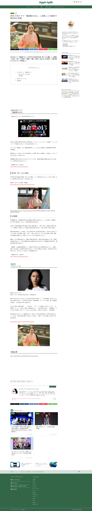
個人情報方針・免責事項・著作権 (19, 486)
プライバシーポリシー (60, 7)
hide (38, 67)
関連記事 (19, 80)
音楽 (34, 498)
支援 (34, 479)
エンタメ (35, 496)
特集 (41, 7)
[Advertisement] (33, 95)
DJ (34, 500)
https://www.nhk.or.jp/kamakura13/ (19, 166)
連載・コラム (36, 504)
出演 (12, 381)
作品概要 (21, 75)
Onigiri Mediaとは (16, 479)
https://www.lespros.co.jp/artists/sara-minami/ (22, 321)
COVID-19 (35, 494)
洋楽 (34, 492)
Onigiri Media (67, 89)
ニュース (35, 7)
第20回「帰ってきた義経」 (25, 74)
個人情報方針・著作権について (69, 46)
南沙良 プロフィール (21, 78)
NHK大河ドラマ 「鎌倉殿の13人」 (24, 72)
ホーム (28, 7)
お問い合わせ (49, 7)
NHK (16, 381)
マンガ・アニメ (36, 488)
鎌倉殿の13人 (14, 116)
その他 (35, 486)
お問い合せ (23, 509)
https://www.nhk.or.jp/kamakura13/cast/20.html (22, 184)
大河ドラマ (30, 381)
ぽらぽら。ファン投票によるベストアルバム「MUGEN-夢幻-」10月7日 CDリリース (71, 96)
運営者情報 (14, 489)
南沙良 (20, 381)
